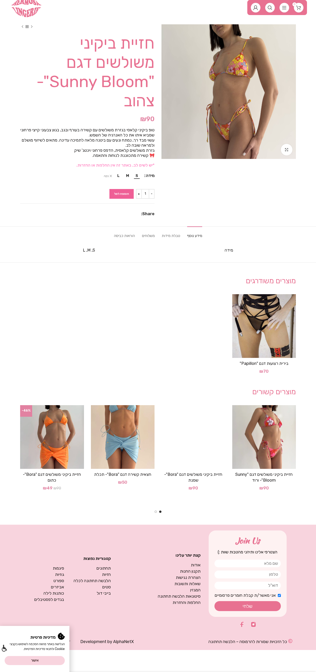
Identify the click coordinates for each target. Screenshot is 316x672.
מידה (150, 175)
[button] (4, 649)
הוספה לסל (121, 194)
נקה (106, 176)
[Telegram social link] (128, 214)
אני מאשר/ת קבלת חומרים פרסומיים (245, 595)
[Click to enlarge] (286, 149)
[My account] (255, 7)
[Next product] (22, 26)
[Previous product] (31, 26)
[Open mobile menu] (284, 7)
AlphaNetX (123, 641)
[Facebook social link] (138, 214)
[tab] (194, 233)
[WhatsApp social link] (133, 214)
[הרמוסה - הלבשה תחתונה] (26, 7)
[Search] (270, 7)
